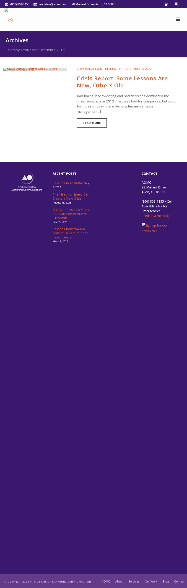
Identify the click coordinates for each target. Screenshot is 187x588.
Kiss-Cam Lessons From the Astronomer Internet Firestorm (71, 214)
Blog (166, 581)
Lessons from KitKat (68, 183)
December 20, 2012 (139, 69)
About (119, 581)
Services (134, 581)
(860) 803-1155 (19, 4)
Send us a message (156, 216)
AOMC (106, 581)
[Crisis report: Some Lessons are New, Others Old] (35, 69)
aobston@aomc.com (53, 4)
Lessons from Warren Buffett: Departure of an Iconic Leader (70, 233)
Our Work (151, 581)
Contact (179, 581)
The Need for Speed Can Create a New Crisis (71, 196)
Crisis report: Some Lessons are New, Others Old (122, 81)
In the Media (113, 69)
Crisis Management (90, 69)
